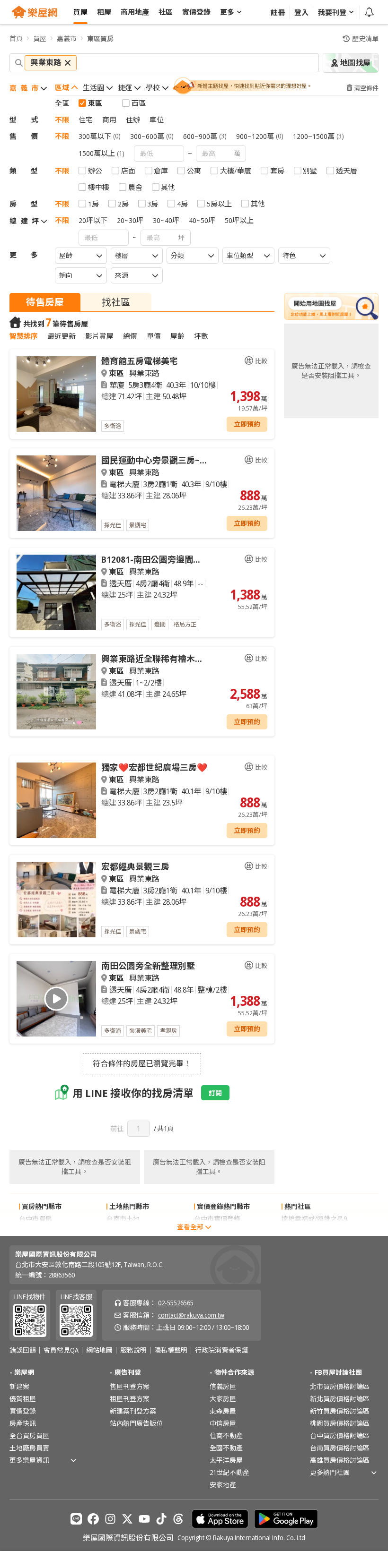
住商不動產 (226, 1435)
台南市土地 (123, 1218)
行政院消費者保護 (221, 1350)
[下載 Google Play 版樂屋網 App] (286, 1518)
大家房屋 (223, 1398)
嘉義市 (67, 38)
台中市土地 (123, 1230)
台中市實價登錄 (217, 1218)
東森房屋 (223, 1410)
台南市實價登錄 (217, 1230)
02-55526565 (176, 1302)
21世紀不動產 (229, 1472)
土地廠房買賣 (29, 1447)
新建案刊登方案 (133, 1410)
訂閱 (215, 1092)
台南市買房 (35, 1230)
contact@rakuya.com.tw (191, 1315)
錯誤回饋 (22, 1350)
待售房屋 (45, 302)
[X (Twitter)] (127, 1519)
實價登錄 (22, 1410)
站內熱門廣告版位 (136, 1423)
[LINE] (76, 1519)
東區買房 (100, 38)
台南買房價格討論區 (340, 1447)
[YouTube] (144, 1519)
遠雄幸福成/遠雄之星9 (314, 1218)
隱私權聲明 (170, 1350)
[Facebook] (93, 1519)
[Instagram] (110, 1519)
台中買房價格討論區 (340, 1435)
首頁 (16, 38)
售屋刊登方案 (130, 1386)
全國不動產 (226, 1447)
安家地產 (223, 1484)
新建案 (19, 1386)
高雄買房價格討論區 (340, 1460)
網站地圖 (99, 1350)
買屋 (39, 38)
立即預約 (247, 424)
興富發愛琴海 (301, 1230)
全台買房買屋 (29, 1435)
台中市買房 (35, 1218)
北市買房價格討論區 (340, 1386)
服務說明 (133, 1350)
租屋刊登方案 (130, 1398)
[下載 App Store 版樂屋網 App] (220, 1518)
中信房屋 (223, 1423)
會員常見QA (61, 1350)
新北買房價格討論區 (340, 1398)
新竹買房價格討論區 (340, 1410)
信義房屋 (223, 1386)
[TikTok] (161, 1519)
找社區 (116, 302)
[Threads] (178, 1519)
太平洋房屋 (226, 1460)
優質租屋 (22, 1398)
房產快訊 (22, 1423)
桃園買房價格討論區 (340, 1423)
